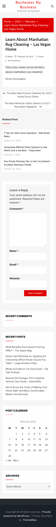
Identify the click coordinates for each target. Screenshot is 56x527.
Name (14, 250)
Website (14, 278)
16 (22, 444)
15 (16, 444)
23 (22, 450)
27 (46, 450)
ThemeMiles (30, 519)
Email (13, 264)
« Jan (8, 460)
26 (39, 450)
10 (29, 439)
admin (10, 56)
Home (41, 56)
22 (16, 450)
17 (29, 444)
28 (9, 455)
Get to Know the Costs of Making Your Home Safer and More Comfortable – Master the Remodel (26, 391)
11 (34, 439)
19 (40, 444)
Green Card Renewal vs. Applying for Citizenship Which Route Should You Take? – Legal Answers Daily (26, 360)
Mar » (16, 460)
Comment (16, 208)
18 (34, 444)
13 (46, 439)
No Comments (14, 60)
